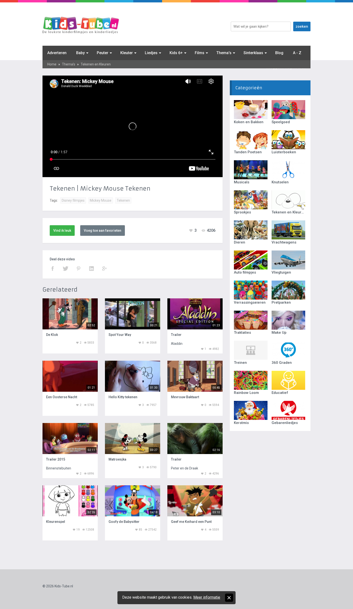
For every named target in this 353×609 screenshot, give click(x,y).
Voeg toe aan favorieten (102, 230)
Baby (80, 53)
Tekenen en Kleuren (96, 64)
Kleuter (126, 53)
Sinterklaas (253, 53)
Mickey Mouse (100, 200)
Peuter (102, 53)
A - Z (297, 53)
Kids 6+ (176, 53)
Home (51, 64)
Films (199, 53)
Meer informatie (206, 597)
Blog (279, 53)
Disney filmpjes (73, 200)
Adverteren (57, 53)
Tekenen (123, 200)
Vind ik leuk (62, 230)
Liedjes (151, 53)
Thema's (223, 53)
